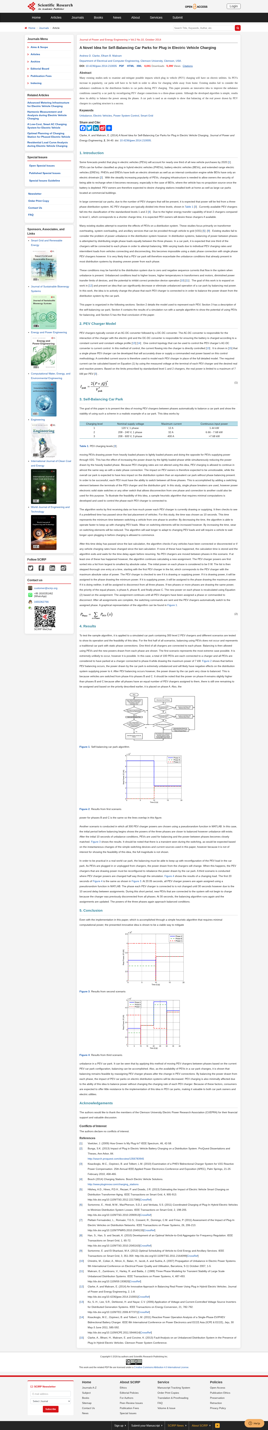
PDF (121, 65)
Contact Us (35, 207)
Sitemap (87, 1403)
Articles (56, 17)
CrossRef (145, 1199)
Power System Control (126, 115)
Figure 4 (169, 876)
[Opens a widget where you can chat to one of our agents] (254, 1423)
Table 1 (189, 206)
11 (187, 280)
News (117, 17)
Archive (35, 61)
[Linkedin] (52, 567)
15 (230, 348)
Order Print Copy (38, 200)
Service (163, 1382)
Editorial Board (40, 68)
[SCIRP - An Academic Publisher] (50, 6)
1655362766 (41, 601)
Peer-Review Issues (131, 1403)
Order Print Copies (168, 1392)
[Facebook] (41, 567)
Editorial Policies (129, 1392)
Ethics (123, 1387)
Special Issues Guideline (44, 180)
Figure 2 (207, 660)
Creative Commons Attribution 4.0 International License (161, 1367)
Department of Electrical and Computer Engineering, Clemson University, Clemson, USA (130, 60)
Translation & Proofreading (173, 1397)
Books (98, 17)
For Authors (126, 1397)
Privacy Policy (218, 1408)
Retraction (216, 1403)
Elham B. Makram (111, 55)
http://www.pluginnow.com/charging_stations (113, 1184)
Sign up (118, 1425)
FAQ (31, 214)
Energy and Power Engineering (49, 332)
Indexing (36, 83)
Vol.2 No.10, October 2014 (146, 39)
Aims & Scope (39, 47)
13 (133, 343)
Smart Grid (147, 115)
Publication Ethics (220, 1392)
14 (138, 343)
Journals (77, 17)
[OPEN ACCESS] (196, 6)
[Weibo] (63, 567)
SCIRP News (176, 1425)
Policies (216, 1382)
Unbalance (85, 115)
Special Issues (128, 1413)
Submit (177, 17)
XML (139, 65)
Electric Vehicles (102, 115)
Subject (86, 1392)
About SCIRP (130, 1382)
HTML (130, 65)
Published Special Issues (45, 173)
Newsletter (34, 193)
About (135, 17)
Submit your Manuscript (145, 1425)
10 (182, 280)
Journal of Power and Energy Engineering (103, 39)
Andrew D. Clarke (89, 55)
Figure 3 (96, 841)
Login (234, 6)
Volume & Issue (166, 1408)
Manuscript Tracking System (174, 1387)
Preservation (217, 1397)
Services (156, 17)
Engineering (38, 419)
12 (90, 285)
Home (36, 17)
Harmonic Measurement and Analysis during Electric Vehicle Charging (47, 115)
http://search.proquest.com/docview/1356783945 (116, 1158)
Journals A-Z (89, 1387)
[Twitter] (30, 567)
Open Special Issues (42, 165)
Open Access (217, 1387)
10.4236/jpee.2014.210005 (101, 65)
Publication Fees (41, 75)
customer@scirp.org (45, 588)
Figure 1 (172, 605)
